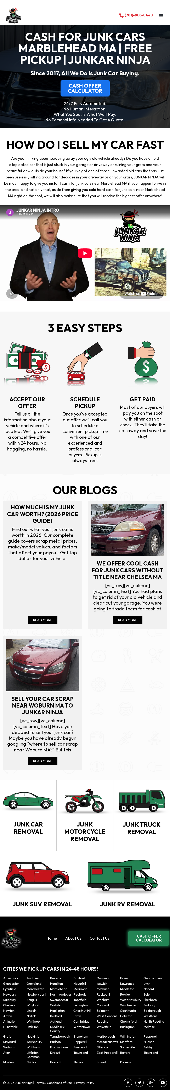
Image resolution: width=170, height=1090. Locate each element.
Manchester (35, 989)
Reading (102, 1021)
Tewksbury (34, 1042)
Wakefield (104, 1027)
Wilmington (128, 1036)
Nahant (148, 989)
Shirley (31, 1062)
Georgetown (152, 978)
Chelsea (9, 1005)
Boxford (79, 978)
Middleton (127, 989)
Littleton (33, 1027)
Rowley (125, 994)
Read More (42, 620)
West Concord (107, 1016)
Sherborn (150, 1000)
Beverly (55, 978)
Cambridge (81, 1021)
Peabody (79, 994)
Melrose (149, 1027)
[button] (161, 15)
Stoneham (80, 1036)
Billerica (102, 1047)
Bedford (56, 1016)
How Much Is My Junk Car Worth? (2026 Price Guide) (42, 514)
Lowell (101, 1062)
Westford (150, 1016)
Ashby (148, 1047)
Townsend (80, 1052)
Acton (7, 1016)
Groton (8, 1036)
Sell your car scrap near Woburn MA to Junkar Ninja (42, 705)
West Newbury (130, 1000)
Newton (9, 1010)
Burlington (127, 1027)
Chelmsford (128, 1021)
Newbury (9, 994)
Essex (124, 978)
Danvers (103, 978)
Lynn (146, 983)
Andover (33, 978)
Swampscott (59, 1000)
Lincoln (31, 1010)
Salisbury (9, 1000)
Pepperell (150, 1036)
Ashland (56, 1021)
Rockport (103, 994)
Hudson (55, 1042)
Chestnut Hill (82, 1010)
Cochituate (128, 1010)
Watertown (81, 1027)
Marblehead (58, 989)
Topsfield (79, 1000)
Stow (77, 1016)
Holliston (126, 1016)
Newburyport (36, 994)
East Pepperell (107, 1052)
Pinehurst (80, 1047)
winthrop (33, 1021)
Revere (125, 1052)
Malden (8, 1062)
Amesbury (10, 978)
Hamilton (56, 983)
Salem (147, 994)
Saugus (32, 1000)
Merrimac (80, 989)
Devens (125, 1062)
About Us (73, 938)
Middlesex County (57, 1029)
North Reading (153, 1021)
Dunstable (10, 1027)
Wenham (103, 1000)
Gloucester (11, 983)
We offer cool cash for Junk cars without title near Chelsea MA (127, 570)
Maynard (9, 1042)
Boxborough (152, 1010)
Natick (31, 1016)
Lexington (80, 1005)
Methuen (103, 989)
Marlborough (106, 1036)
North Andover (61, 994)
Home (51, 938)
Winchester (128, 1005)
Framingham (59, 1047)
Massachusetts (107, 1042)
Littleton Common (33, 1054)
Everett (55, 1062)
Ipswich (102, 983)
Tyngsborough (60, 1036)
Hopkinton (57, 1010)
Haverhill (79, 983)
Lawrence (127, 983)
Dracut (55, 1052)
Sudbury (149, 1005)
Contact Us (99, 938)
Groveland (34, 983)
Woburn (9, 1047)
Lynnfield (9, 989)
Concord (103, 1005)
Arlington (9, 1021)
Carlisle (55, 1005)
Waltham (33, 1047)
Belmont (103, 1010)
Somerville (127, 1047)
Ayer (6, 1052)
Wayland (33, 1005)
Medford (126, 1042)
